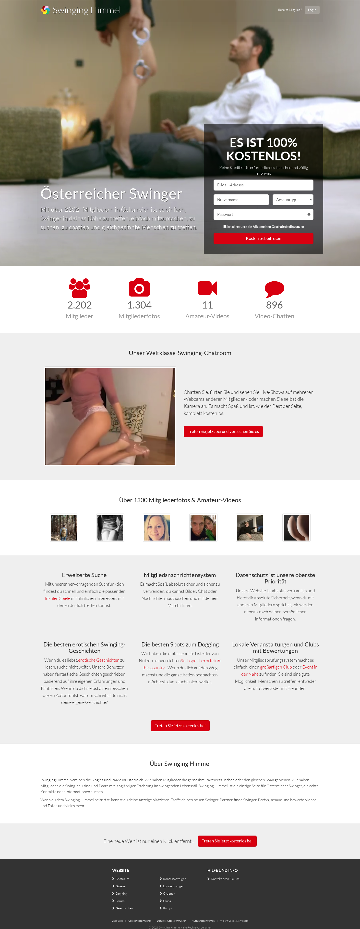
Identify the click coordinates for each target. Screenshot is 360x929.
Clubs (167, 901)
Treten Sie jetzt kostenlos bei (180, 725)
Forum (120, 901)
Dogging (121, 893)
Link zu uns (117, 920)
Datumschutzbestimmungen (171, 920)
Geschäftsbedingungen (139, 920)
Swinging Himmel (86, 9)
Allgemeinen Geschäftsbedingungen (278, 227)
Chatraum (122, 879)
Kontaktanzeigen (174, 879)
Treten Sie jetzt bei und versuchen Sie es (223, 431)
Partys (167, 908)
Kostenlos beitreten (263, 238)
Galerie (121, 886)
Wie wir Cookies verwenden (234, 920)
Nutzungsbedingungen (203, 920)
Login (312, 10)
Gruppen (169, 893)
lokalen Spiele (57, 598)
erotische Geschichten (99, 660)
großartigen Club (276, 667)
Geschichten (124, 908)
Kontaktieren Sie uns (225, 879)
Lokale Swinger (173, 886)
